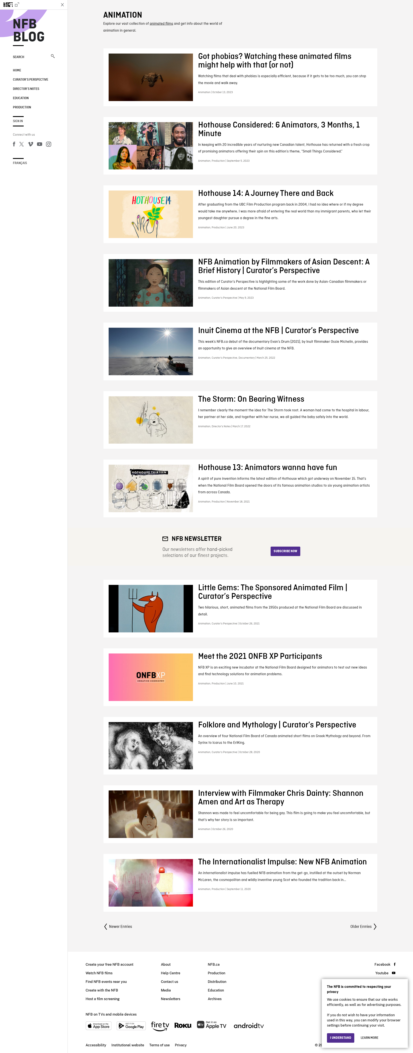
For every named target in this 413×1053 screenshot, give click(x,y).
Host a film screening (103, 999)
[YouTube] (39, 145)
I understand (340, 1038)
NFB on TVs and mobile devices (111, 1014)
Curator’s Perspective (30, 79)
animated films (161, 24)
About (166, 964)
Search (18, 57)
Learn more (369, 1038)
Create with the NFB (102, 990)
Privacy (181, 1045)
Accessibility (96, 1045)
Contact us (169, 982)
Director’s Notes (26, 89)
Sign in (18, 121)
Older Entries (361, 926)
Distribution (217, 982)
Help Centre (170, 973)
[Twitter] (21, 145)
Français (20, 163)
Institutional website (127, 1045)
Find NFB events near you (106, 982)
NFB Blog (29, 31)
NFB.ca (214, 964)
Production (22, 107)
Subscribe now (285, 551)
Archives (215, 999)
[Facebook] (14, 145)
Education (21, 98)
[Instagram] (48, 145)
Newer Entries (120, 926)
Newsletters (170, 999)
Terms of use (159, 1045)
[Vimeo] (30, 145)
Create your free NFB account (109, 964)
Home (17, 70)
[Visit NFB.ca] (28, 4)
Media (166, 990)
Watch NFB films (99, 973)
